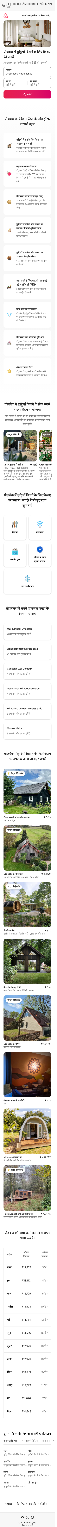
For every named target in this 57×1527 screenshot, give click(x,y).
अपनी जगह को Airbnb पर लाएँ (36, 15)
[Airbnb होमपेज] (6, 15)
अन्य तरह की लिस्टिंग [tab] (29, 1440)
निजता (24, 1525)
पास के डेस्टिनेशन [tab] (10, 1440)
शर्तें (31, 1525)
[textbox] (15, 84)
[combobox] (27, 74)
